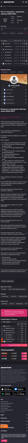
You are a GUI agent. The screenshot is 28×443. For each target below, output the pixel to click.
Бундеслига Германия (6, 406)
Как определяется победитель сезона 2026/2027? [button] (11, 205)
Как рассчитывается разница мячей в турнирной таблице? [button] (12, 189)
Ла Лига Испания (5, 405)
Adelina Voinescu (10, 99)
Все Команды (5, 296)
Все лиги (4, 289)
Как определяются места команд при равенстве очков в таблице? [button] (11, 248)
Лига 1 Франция (4, 408)
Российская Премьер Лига (7, 410)
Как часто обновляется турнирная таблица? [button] (10, 117)
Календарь (20, 33)
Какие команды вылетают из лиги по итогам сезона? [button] (11, 220)
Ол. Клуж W (7, 43)
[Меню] (1, 2)
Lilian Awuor (9, 93)
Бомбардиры (19, 303)
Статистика (4, 33)
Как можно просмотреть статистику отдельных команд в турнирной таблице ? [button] (13, 233)
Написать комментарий (7, 281)
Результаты (12, 33)
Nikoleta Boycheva (10, 103)
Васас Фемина (8, 63)
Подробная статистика (14, 345)
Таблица (12, 303)
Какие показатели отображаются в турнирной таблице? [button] (11, 131)
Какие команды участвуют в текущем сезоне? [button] (12, 177)
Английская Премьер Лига (7, 403)
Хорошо (4, 440)
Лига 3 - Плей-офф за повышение (17, 289)
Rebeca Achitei (9, 89)
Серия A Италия (4, 401)
